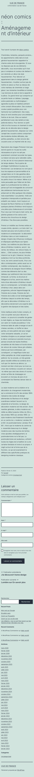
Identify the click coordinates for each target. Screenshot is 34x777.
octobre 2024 (5, 694)
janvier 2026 (5, 653)
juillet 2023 (4, 732)
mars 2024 (4, 710)
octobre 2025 (5, 661)
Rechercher (5, 598)
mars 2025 (4, 680)
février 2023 (5, 746)
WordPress (20, 770)
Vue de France (17, 3)
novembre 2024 (6, 691)
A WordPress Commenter (9, 640)
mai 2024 (4, 705)
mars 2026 (4, 648)
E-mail (3, 530)
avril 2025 (4, 678)
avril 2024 (4, 708)
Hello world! (25, 630)
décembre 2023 (6, 719)
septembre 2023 (6, 727)
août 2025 (4, 667)
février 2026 (5, 651)
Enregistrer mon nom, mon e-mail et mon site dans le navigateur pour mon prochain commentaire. (17, 553)
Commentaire (6, 500)
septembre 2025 (6, 664)
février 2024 (5, 713)
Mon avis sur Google (8, 610)
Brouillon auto (5, 613)
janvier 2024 (5, 716)
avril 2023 (4, 740)
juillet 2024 (5, 699)
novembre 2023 (6, 721)
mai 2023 (4, 738)
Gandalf (6, 473)
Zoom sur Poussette (8, 616)
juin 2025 (4, 672)
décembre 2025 (6, 656)
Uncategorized (17, 475)
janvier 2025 (5, 686)
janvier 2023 (5, 748)
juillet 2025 (4, 670)
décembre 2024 (6, 689)
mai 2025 (4, 675)
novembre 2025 (6, 659)
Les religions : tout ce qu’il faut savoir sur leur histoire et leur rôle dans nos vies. (16, 622)
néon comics (24, 50)
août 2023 (4, 729)
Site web (4, 540)
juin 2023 (4, 735)
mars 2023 (4, 743)
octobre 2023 (5, 724)
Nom (3, 520)
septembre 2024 (6, 697)
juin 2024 (4, 702)
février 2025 (5, 683)
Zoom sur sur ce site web (9, 619)
